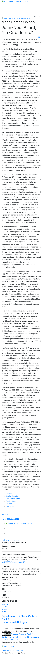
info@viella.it (18, 650)
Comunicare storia (13, 499)
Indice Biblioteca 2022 (10, 519)
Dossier (9, 494)
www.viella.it (7, 650)
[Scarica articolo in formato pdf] (19, 523)
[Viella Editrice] (8, 646)
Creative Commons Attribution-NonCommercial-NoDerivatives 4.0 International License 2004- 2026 (20, 637)
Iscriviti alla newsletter (10, 540)
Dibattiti (9, 504)
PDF (39, 37)
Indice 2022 (6, 515)
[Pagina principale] (16, 1)
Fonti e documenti (13, 501)
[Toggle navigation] (5, 6)
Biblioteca (10, 506)
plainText (5, 604)
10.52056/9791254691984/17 (13, 562)
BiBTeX (4, 609)
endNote (5, 607)
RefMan (5, 612)
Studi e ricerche (12, 496)
